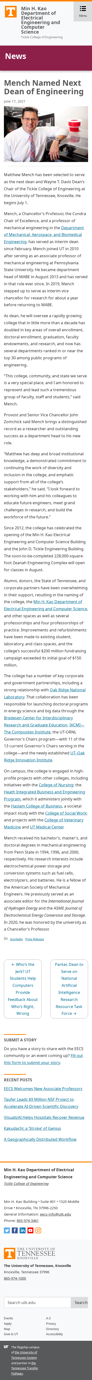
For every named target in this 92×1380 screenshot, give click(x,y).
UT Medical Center (46, 827)
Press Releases (34, 939)
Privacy (51, 1324)
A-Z (48, 1318)
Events (8, 1318)
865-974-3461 (28, 1220)
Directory (52, 1329)
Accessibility (54, 1334)
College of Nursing (56, 785)
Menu (85, 12)
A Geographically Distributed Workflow (40, 1139)
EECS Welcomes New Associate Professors (43, 1088)
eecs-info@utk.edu (55, 1214)
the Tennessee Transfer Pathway (24, 1368)
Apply (8, 1324)
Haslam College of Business (36, 806)
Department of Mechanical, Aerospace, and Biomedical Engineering (44, 235)
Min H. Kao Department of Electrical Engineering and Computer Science (40, 20)
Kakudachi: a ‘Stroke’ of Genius (32, 1128)
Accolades (16, 939)
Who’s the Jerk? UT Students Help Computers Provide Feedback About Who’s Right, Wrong (23, 989)
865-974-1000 (15, 1278)
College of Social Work (66, 813)
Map (7, 1329)
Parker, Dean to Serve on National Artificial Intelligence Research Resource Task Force (69, 989)
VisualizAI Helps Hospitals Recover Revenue (44, 1117)
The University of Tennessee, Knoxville (8, 17)
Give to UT (11, 1334)
